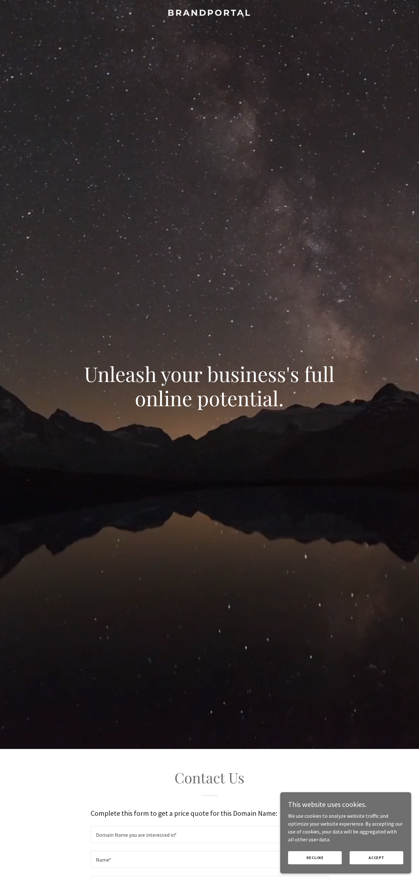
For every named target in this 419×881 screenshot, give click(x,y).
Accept (376, 857)
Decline (315, 857)
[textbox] (209, 834)
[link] (209, 13)
